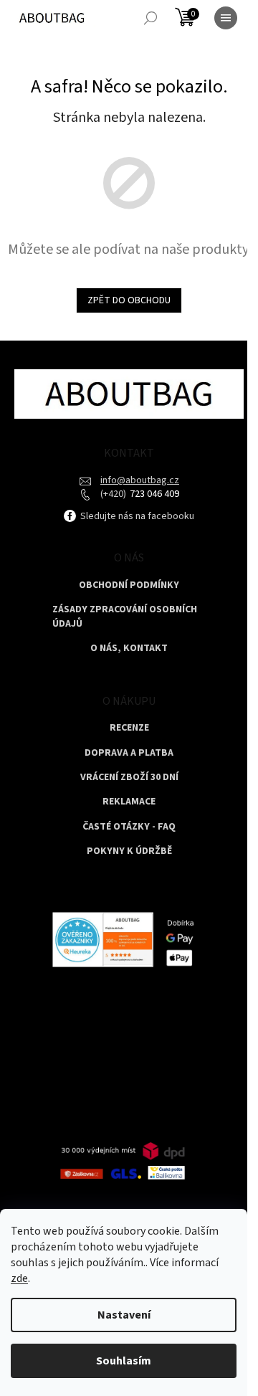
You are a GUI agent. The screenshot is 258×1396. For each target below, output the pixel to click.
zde (19, 1278)
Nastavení (123, 1315)
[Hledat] (150, 18)
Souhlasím (123, 1361)
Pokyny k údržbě (129, 851)
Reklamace (129, 802)
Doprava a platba (129, 753)
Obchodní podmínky (129, 585)
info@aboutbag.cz (139, 480)
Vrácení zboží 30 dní (129, 777)
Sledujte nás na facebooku (136, 516)
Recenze (129, 728)
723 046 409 (153, 494)
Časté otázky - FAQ (129, 827)
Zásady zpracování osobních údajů (124, 616)
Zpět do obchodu (129, 300)
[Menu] (225, 18)
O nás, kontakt (129, 648)
